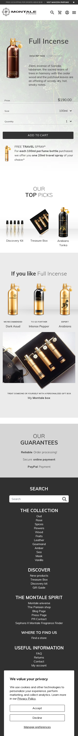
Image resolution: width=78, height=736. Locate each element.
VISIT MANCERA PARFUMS (58, 2)
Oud (39, 516)
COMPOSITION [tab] (54, 56)
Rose (39, 520)
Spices (39, 524)
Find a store (39, 638)
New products (39, 575)
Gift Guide (39, 587)
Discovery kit (39, 583)
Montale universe (39, 603)
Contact (39, 661)
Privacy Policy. (26, 698)
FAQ (39, 653)
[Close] (73, 2)
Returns (39, 657)
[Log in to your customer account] (67, 12)
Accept (37, 708)
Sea (39, 552)
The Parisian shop (39, 607)
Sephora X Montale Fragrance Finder (39, 623)
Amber (39, 548)
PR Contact (39, 619)
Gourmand (39, 544)
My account (39, 665)
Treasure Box (39, 579)
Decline (37, 718)
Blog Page (39, 611)
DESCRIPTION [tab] (37, 56)
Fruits (39, 536)
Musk (39, 556)
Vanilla (39, 560)
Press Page (39, 615)
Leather (39, 540)
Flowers (39, 528)
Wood (39, 532)
